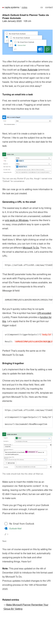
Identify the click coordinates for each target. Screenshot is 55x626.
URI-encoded (44, 313)
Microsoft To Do (31, 247)
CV (41, 7)
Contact (49, 7)
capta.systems (11, 7)
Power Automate (29, 69)
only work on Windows (16, 220)
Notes (24, 7)
